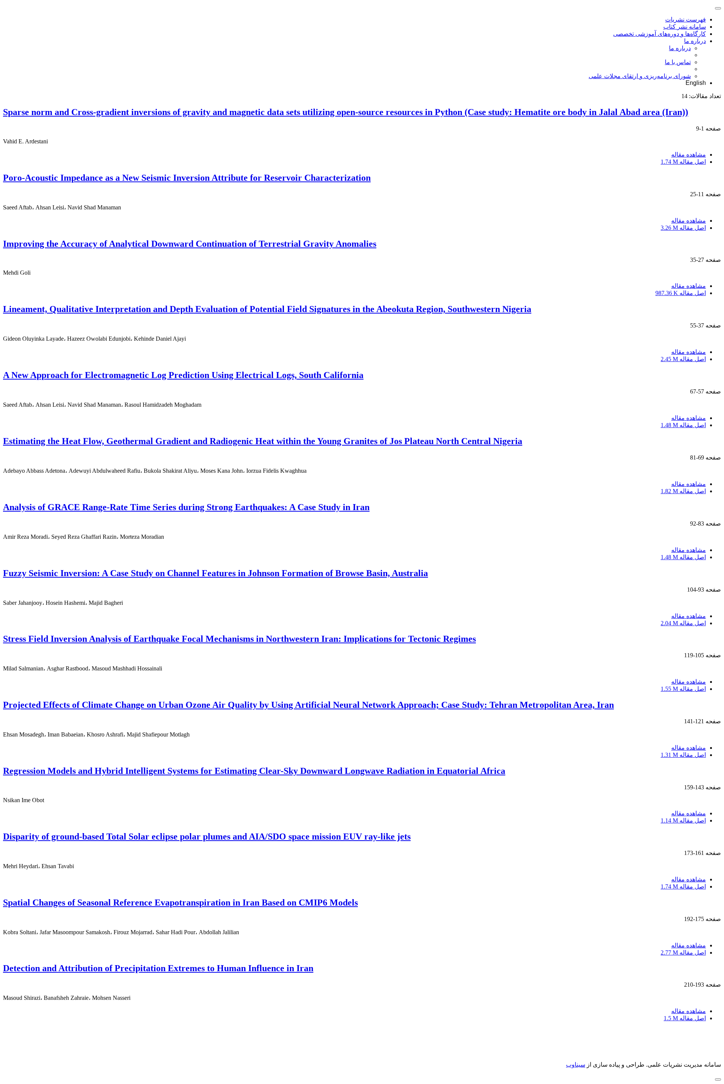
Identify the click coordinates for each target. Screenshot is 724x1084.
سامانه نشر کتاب (684, 26)
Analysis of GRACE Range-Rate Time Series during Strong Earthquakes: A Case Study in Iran (186, 507)
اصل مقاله (683, 161)
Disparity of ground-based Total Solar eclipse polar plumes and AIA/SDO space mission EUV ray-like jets (207, 836)
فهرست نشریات (685, 19)
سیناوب (575, 1064)
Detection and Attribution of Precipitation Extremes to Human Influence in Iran (158, 968)
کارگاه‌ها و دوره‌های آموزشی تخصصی (659, 34)
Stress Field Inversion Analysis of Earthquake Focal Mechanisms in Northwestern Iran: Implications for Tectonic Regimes (239, 639)
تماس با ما (678, 62)
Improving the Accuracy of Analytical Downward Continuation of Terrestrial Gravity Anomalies (189, 244)
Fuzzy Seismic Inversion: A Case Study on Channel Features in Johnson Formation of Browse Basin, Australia (215, 573)
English (696, 83)
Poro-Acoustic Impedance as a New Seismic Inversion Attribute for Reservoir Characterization (187, 178)
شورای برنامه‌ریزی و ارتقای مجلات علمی (640, 76)
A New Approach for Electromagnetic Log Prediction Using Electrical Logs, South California (183, 375)
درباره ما (695, 41)
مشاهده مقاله (688, 154)
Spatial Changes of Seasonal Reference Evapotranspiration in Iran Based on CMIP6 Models (180, 902)
